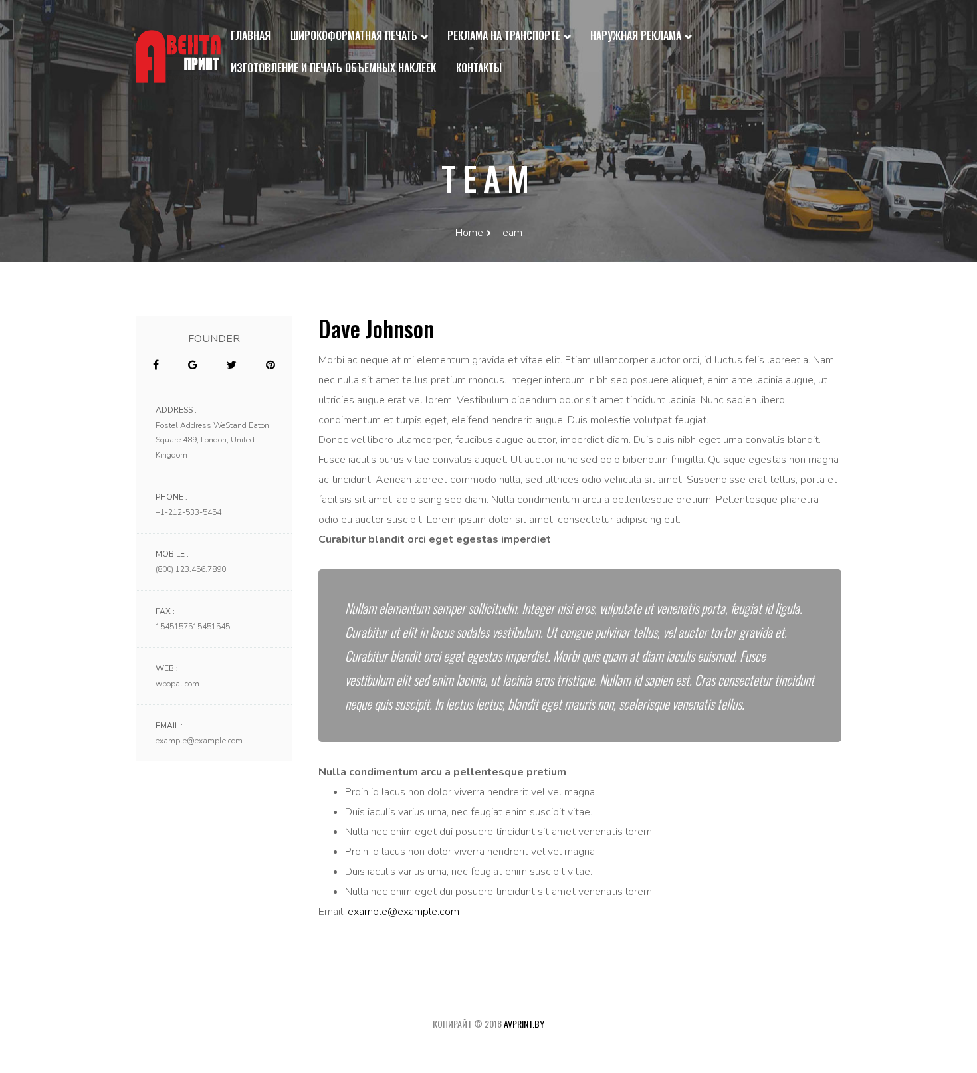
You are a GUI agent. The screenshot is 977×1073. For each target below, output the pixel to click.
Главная (251, 35)
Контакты (479, 68)
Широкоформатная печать (355, 35)
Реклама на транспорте (505, 35)
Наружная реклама (637, 35)
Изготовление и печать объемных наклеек (333, 68)
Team (509, 232)
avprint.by (524, 1023)
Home (469, 232)
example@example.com (403, 911)
